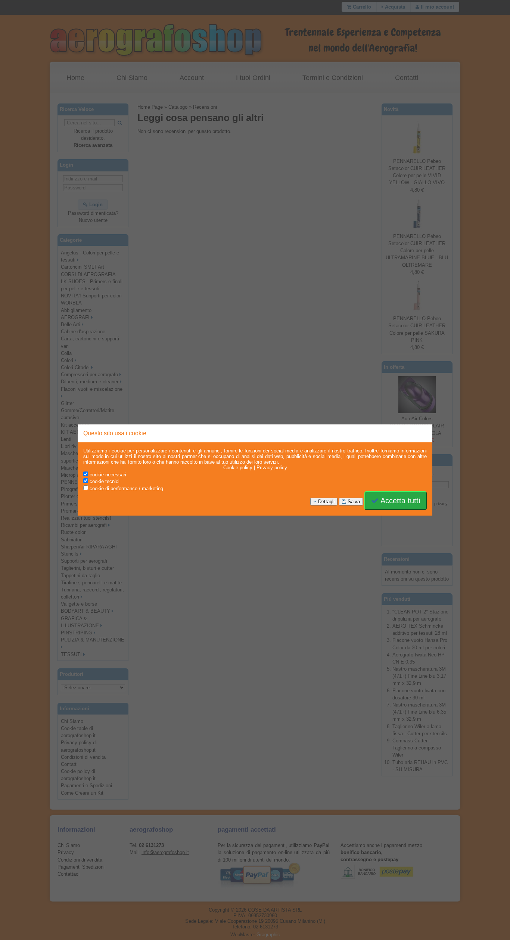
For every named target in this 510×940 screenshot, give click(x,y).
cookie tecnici (103, 481)
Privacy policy (271, 467)
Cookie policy (237, 467)
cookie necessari (107, 474)
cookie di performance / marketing (125, 488)
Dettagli (326, 501)
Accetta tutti (399, 501)
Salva (353, 501)
